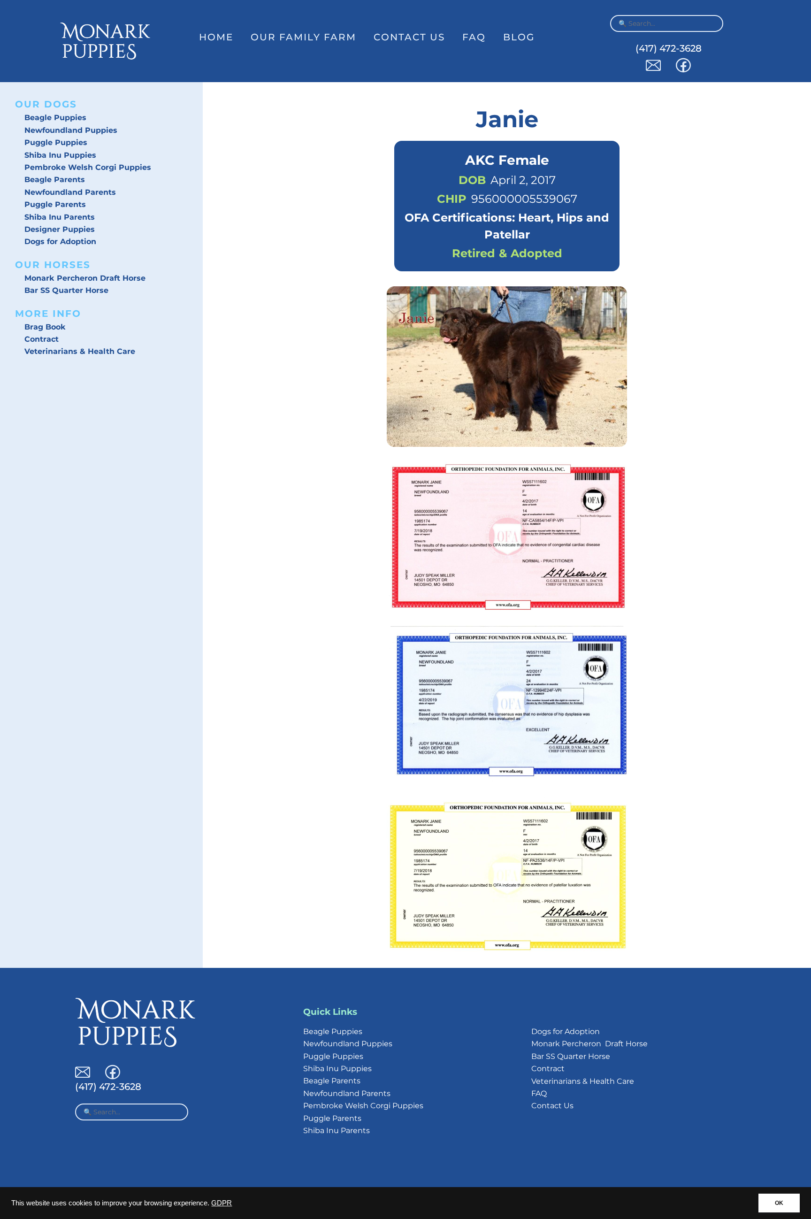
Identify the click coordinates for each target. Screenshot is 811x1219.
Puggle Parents (55, 204)
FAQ (474, 37)
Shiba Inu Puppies (60, 155)
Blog (519, 37)
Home (216, 37)
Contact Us (409, 37)
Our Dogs (46, 104)
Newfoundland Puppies (70, 130)
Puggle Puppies (55, 142)
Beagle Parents (54, 179)
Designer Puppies (59, 229)
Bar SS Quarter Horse (66, 290)
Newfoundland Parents (70, 192)
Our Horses (53, 264)
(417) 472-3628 (668, 48)
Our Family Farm (303, 37)
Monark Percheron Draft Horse (84, 278)
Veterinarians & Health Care (79, 351)
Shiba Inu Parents (59, 217)
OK (779, 1203)
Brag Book (45, 326)
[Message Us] (653, 70)
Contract (41, 339)
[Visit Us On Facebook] (683, 70)
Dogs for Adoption (60, 241)
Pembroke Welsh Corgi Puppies (87, 167)
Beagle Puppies (55, 117)
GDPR (221, 1203)
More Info (48, 313)
